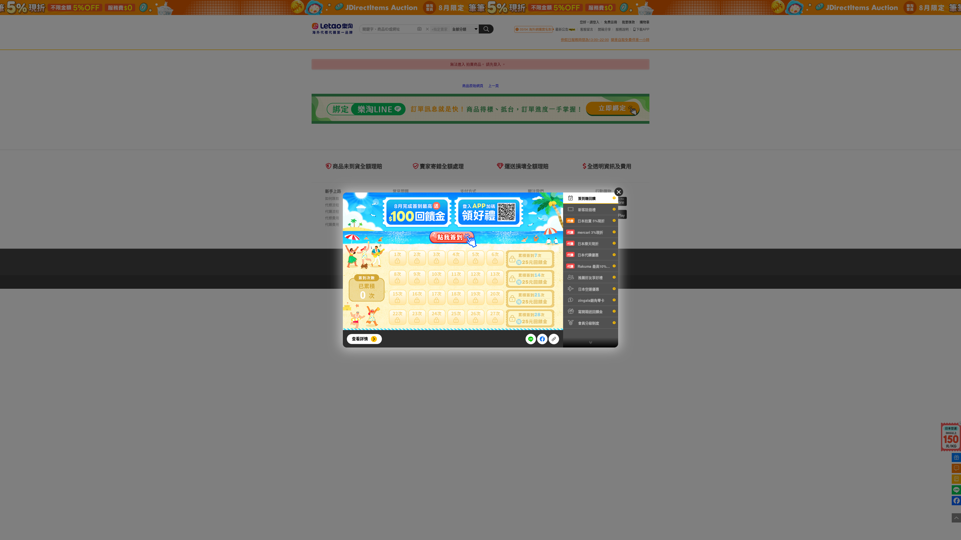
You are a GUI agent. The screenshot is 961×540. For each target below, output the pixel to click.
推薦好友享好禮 (590, 277)
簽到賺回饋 (586, 198)
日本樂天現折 (583, 243)
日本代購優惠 (583, 254)
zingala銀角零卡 (590, 300)
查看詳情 (360, 339)
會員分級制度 (588, 323)
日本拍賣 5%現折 (586, 220)
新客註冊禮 (586, 209)
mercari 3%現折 (585, 232)
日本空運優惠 (588, 289)
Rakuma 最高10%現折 (590, 266)
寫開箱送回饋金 (590, 311)
